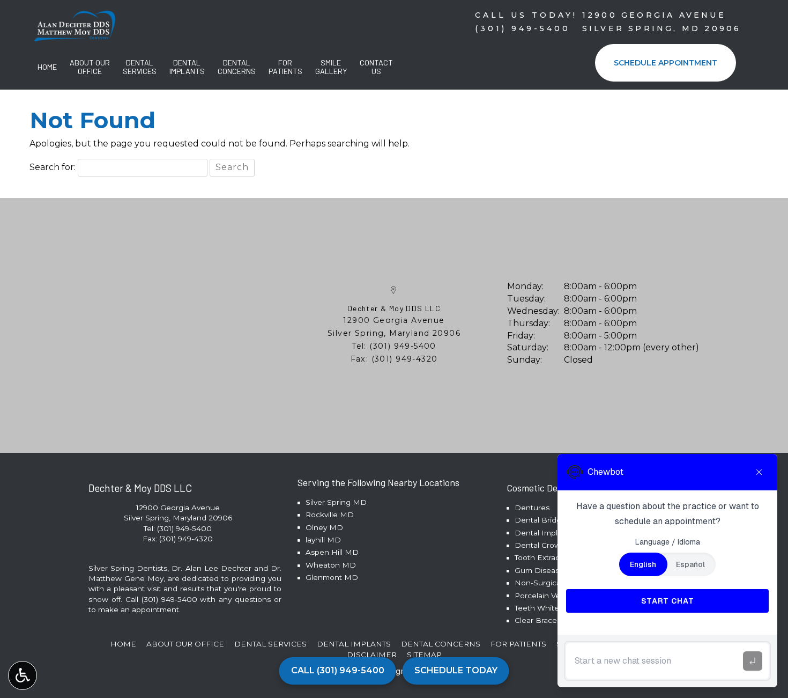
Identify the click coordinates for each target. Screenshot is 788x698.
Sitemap (424, 654)
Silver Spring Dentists (127, 568)
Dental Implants (544, 532)
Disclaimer (372, 654)
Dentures (532, 507)
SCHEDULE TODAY (455, 670)
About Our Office (185, 644)
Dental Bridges (542, 520)
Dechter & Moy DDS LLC (394, 308)
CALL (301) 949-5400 (337, 670)
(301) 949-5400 (402, 346)
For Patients (518, 644)
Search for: (52, 167)
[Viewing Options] (22, 675)
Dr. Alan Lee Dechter (211, 568)
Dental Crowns (542, 545)
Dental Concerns (440, 644)
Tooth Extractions (546, 557)
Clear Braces (538, 620)
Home (47, 67)
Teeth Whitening (545, 608)
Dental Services (270, 644)
